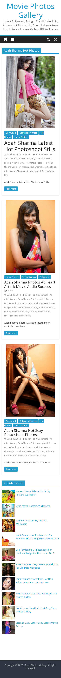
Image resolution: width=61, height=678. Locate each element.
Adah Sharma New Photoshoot (32, 455)
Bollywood (11, 132)
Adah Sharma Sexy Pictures (24, 311)
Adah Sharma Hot (26, 158)
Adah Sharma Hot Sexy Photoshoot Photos (23, 432)
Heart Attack (25, 315)
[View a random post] (55, 39)
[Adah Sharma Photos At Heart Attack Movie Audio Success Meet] (30, 202)
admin (28, 154)
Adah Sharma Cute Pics (28, 299)
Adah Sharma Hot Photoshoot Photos (29, 162)
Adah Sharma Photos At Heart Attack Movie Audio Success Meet (29, 286)
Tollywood (44, 277)
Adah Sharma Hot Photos (20, 303)
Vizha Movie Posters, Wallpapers (33, 505)
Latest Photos (21, 137)
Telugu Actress (29, 277)
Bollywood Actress (28, 132)
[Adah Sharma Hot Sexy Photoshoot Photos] (30, 346)
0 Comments (42, 154)
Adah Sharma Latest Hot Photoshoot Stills (29, 146)
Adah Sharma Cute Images (30, 443)
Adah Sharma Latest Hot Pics (43, 167)
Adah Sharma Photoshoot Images (19, 171)
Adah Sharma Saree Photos (24, 307)
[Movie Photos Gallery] (5, 39)
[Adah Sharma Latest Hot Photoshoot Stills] (30, 58)
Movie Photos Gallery (30, 10)
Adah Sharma (10, 158)
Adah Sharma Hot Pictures (28, 451)
